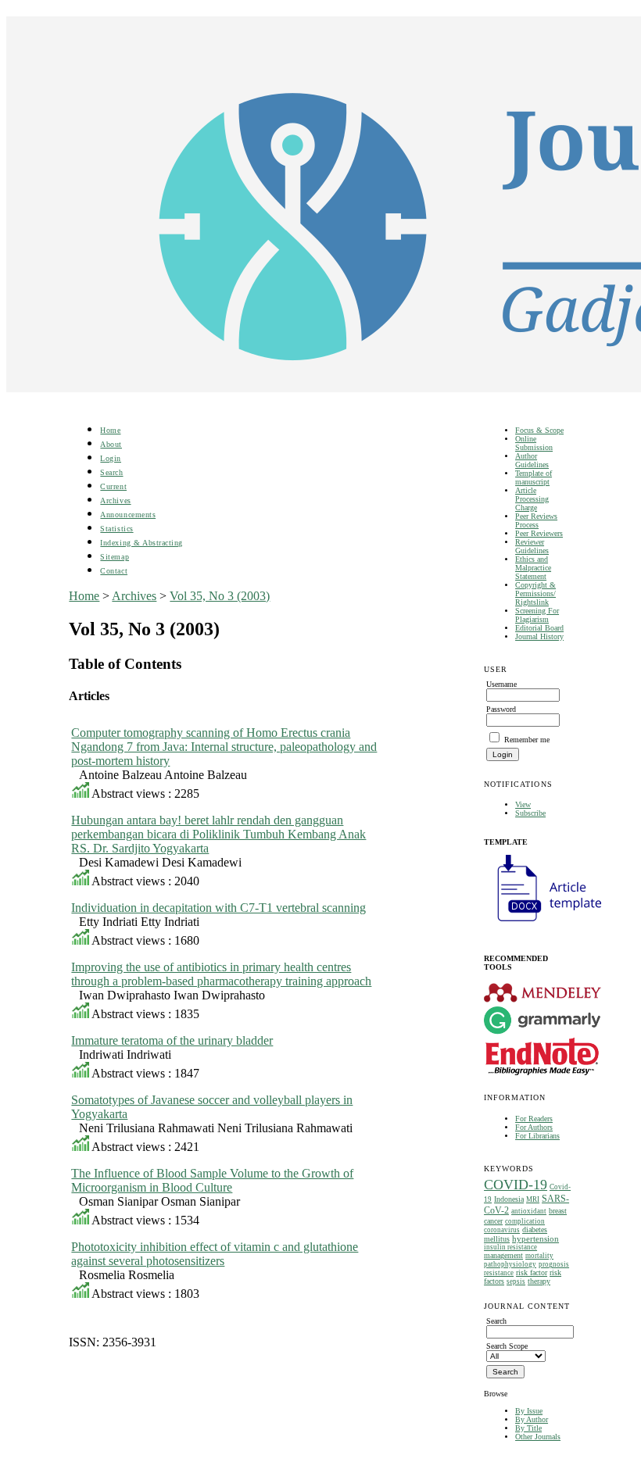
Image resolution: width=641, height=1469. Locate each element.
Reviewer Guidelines (532, 546)
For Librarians (537, 1135)
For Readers (534, 1118)
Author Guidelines (532, 460)
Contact (113, 571)
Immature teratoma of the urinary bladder (172, 1040)
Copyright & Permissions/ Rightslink (535, 593)
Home (110, 430)
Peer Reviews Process (536, 520)
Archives (115, 500)
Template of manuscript (533, 477)
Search (111, 472)
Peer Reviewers (539, 533)
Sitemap (114, 556)
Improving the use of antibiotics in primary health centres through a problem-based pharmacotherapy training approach (221, 974)
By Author (531, 1419)
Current (113, 486)
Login (110, 458)
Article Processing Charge (532, 499)
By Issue (529, 1410)
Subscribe (530, 813)
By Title (528, 1428)
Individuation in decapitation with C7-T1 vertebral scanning (218, 907)
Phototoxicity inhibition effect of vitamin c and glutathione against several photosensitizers (214, 1253)
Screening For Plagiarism (537, 615)
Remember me (527, 739)
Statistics (116, 528)
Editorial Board (539, 628)
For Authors (534, 1127)
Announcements (128, 514)
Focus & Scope (539, 430)
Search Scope (507, 1346)
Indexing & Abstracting (141, 542)
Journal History (539, 636)
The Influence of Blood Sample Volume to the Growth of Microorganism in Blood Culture (212, 1180)
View (523, 804)
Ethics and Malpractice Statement (533, 568)
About (111, 444)
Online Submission (534, 443)
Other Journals (537, 1436)
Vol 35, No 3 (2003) (220, 595)
